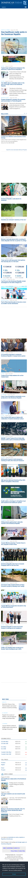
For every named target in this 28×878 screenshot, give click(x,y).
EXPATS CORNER (8, 774)
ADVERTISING (10, 848)
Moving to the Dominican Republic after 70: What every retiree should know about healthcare (13, 810)
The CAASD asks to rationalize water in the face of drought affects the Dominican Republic (12, 84)
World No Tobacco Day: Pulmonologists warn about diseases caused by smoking (9, 705)
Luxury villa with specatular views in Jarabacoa (13, 136)
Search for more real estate (12, 149)
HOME (4, 848)
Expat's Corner (5, 30)
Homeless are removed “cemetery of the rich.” (13, 219)
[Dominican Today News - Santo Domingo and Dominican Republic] (14, 3)
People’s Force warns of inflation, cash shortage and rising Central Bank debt (9, 716)
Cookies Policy (22, 851)
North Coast (5, 97)
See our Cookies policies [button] (15, 870)
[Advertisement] (14, 16)
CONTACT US (17, 848)
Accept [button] (14, 874)
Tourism (3, 520)
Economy (4, 279)
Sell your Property (23, 149)
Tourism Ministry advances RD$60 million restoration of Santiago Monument (9, 727)
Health (3, 499)
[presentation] (24, 113)
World (3, 457)
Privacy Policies (14, 851)
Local (2, 66)
